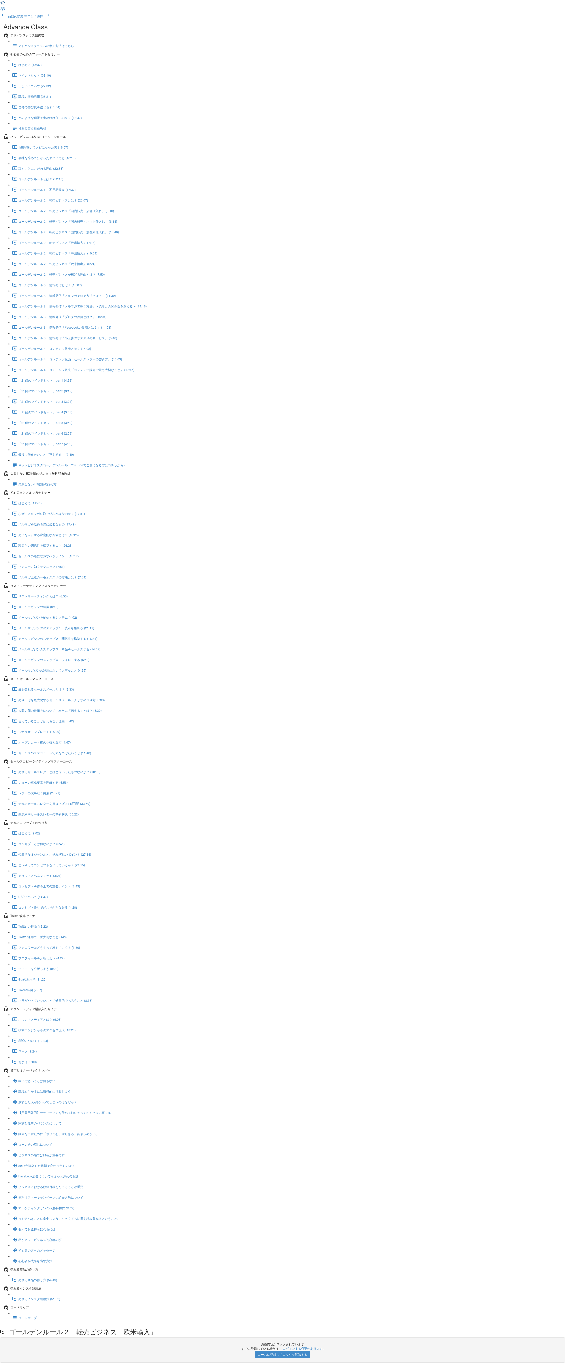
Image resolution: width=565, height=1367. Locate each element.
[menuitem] (2, 10)
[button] (2, 4)
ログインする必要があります (302, 1348)
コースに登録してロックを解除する (282, 1354)
